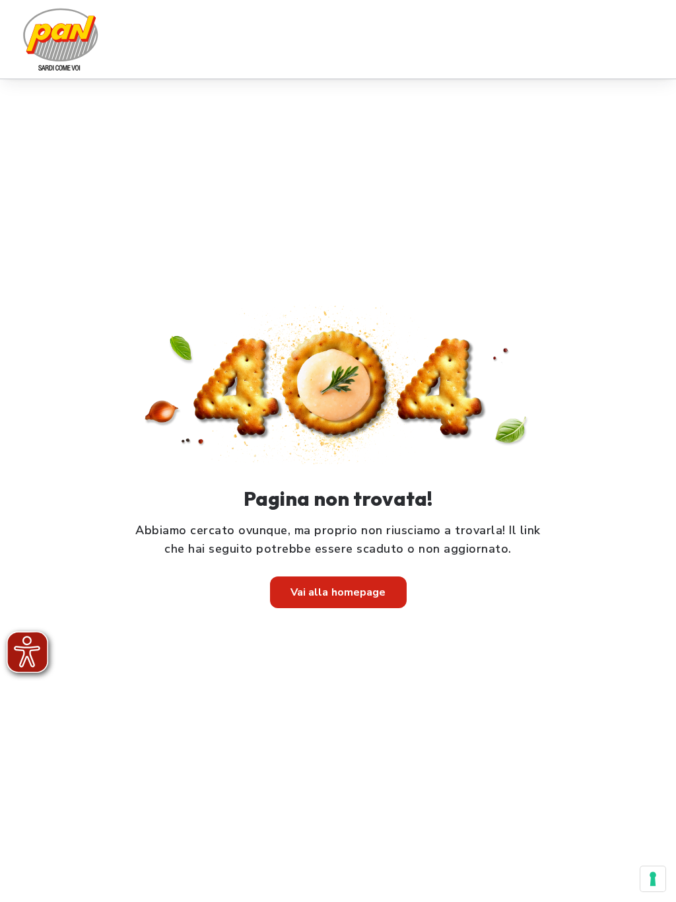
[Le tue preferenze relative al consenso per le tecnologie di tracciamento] (652, 878)
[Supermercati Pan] (60, 39)
